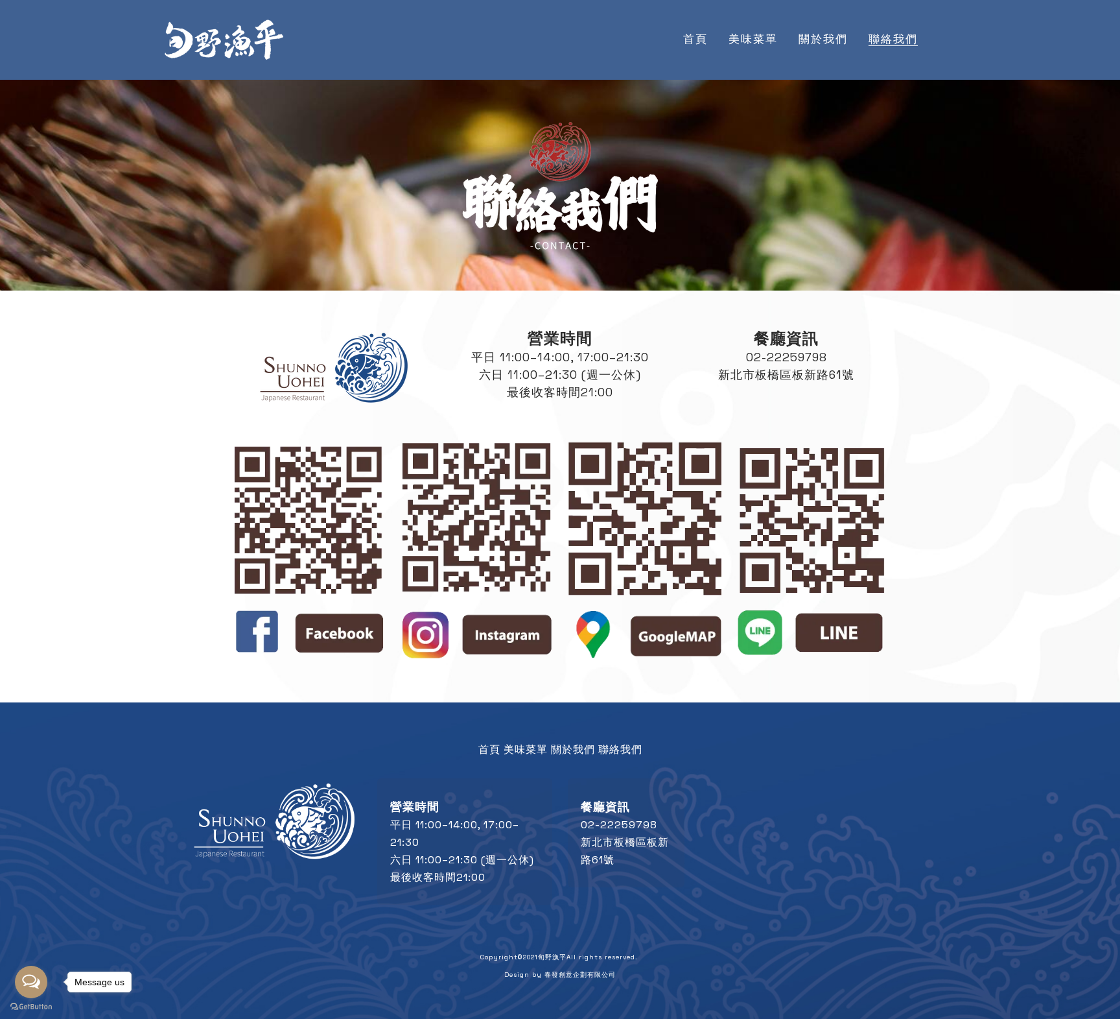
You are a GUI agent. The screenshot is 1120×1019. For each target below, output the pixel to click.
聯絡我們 (620, 749)
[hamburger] (302, 31)
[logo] (223, 39)
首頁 (489, 749)
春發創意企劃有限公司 (580, 974)
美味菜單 (526, 749)
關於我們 (573, 749)
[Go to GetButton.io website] (31, 1006)
